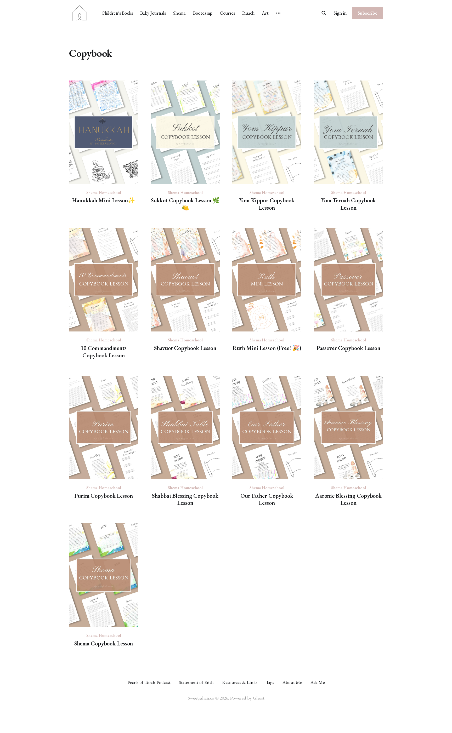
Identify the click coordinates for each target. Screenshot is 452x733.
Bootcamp (202, 13)
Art (265, 13)
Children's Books (117, 13)
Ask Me (317, 682)
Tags (270, 682)
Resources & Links (239, 682)
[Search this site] (324, 13)
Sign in (340, 13)
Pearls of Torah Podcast (149, 682)
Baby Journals (153, 13)
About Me (292, 682)
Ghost (258, 698)
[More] (278, 13)
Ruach (248, 13)
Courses (227, 13)
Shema (179, 13)
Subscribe (367, 13)
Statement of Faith (196, 682)
